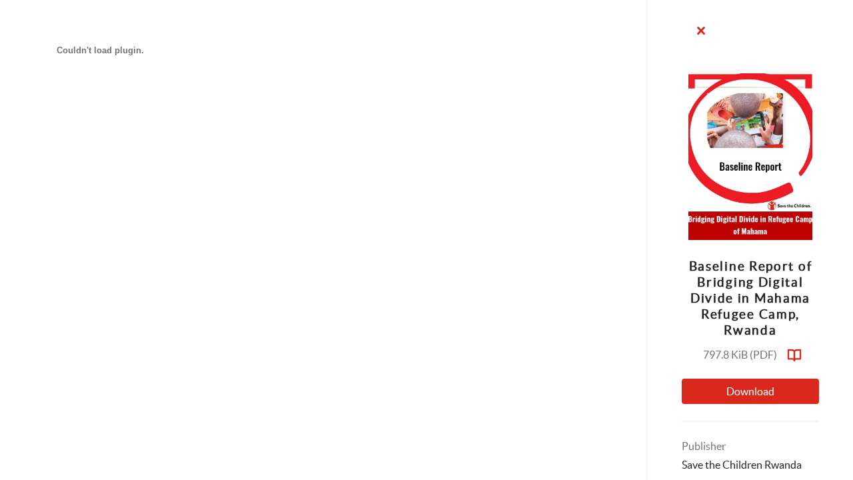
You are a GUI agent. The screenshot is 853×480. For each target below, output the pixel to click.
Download (750, 391)
